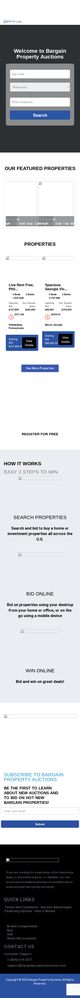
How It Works (45, 911)
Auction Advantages (56, 907)
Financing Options (18, 911)
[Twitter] (32, 993)
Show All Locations (21, 938)
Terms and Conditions (21, 907)
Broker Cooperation (22, 926)
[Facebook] (24, 993)
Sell (10, 934)
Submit (40, 824)
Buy (10, 930)
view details (29, 343)
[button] (51, 17)
